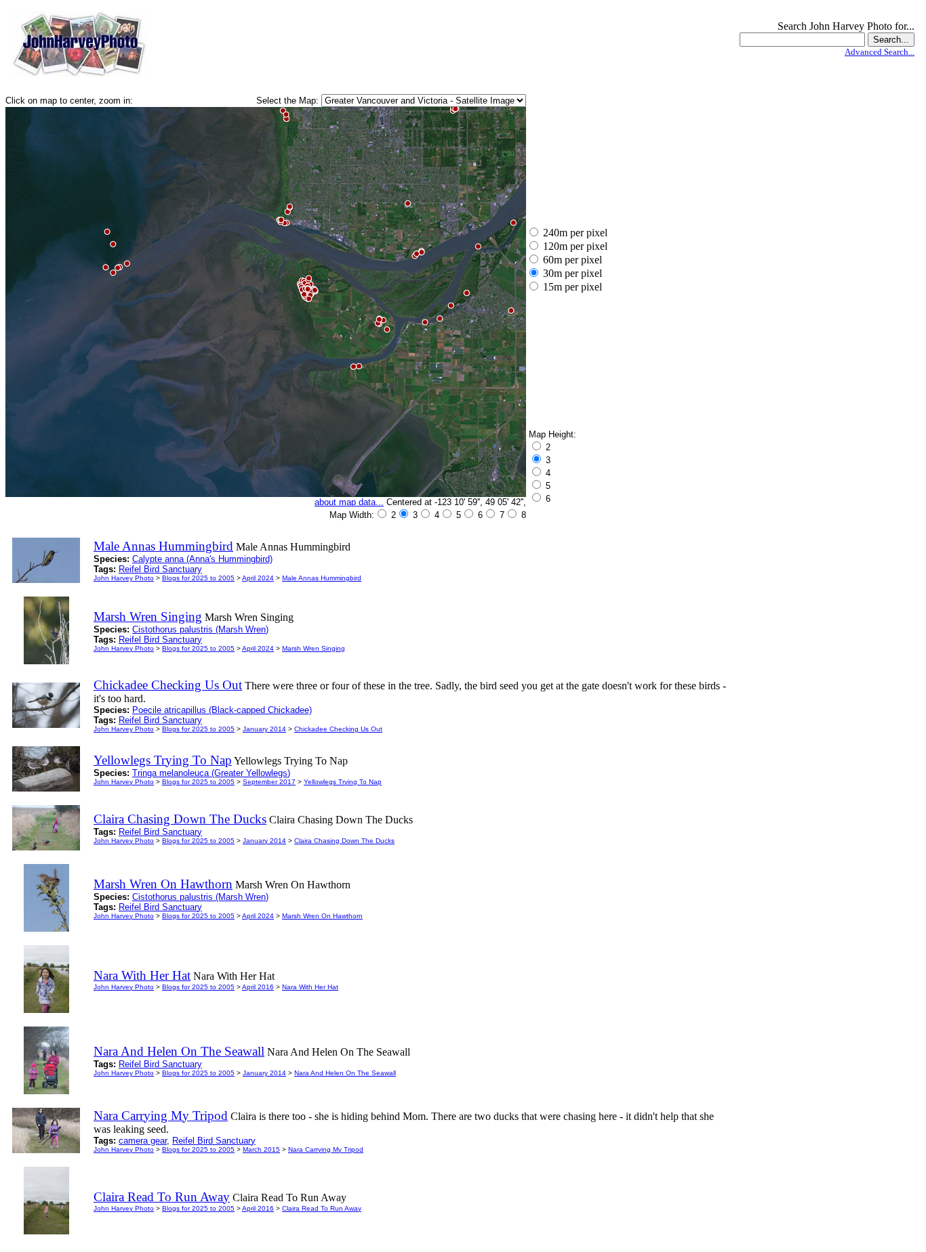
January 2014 (264, 729)
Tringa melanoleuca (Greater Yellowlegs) (211, 773)
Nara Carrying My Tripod (325, 1149)
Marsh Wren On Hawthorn (322, 916)
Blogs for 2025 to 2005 (198, 578)
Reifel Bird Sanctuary (160, 569)
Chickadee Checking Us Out (338, 729)
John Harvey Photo (124, 578)
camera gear (143, 1141)
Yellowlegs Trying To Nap (343, 781)
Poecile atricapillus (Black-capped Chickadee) (222, 710)
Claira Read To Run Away (321, 1208)
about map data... (349, 502)
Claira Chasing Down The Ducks (344, 840)
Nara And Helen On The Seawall (345, 1073)
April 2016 (258, 987)
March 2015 (261, 1149)
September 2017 (269, 781)
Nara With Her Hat (310, 987)
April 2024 (258, 578)
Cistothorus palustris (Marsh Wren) (200, 629)
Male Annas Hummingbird (321, 578)
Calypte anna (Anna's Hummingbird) (202, 559)
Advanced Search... (879, 52)
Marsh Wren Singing (313, 648)
